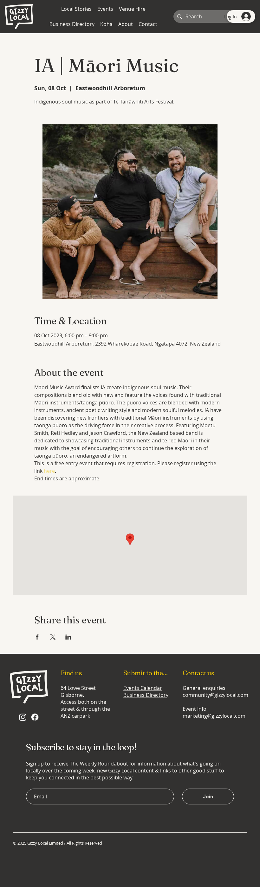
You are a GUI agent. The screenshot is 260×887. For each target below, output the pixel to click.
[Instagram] (23, 717)
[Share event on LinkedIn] (68, 637)
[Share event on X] (53, 637)
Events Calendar (142, 687)
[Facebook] (35, 717)
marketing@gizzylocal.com (214, 715)
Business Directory (145, 694)
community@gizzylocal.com (215, 694)
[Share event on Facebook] (37, 637)
